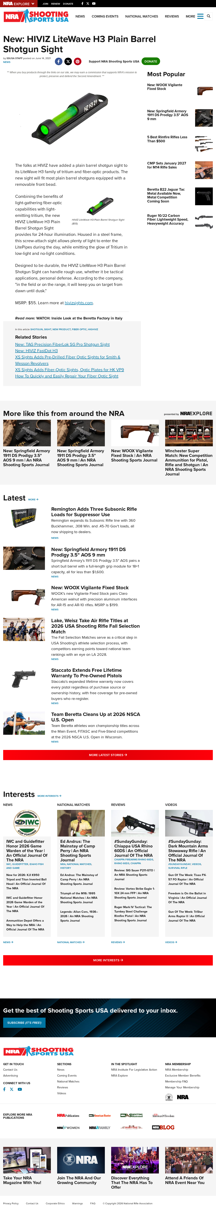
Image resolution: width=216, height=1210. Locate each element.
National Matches (141, 16)
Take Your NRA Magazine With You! (22, 1180)
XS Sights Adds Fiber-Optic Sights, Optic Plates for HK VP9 (69, 370)
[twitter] (68, 59)
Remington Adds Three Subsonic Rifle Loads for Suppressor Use (94, 511)
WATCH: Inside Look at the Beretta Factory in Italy (79, 318)
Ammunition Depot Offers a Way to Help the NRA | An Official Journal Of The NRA (25, 925)
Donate (68, 3)
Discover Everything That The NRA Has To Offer (132, 1182)
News (80, 16)
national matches (79, 864)
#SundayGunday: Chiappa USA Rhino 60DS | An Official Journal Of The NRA (133, 848)
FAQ (92, 1203)
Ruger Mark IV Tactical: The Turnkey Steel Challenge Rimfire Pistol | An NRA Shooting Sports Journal (133, 913)
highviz (93, 329)
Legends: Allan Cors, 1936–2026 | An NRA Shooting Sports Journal (79, 916)
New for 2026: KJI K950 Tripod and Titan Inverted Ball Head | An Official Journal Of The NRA (26, 881)
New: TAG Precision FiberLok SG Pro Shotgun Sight (62, 344)
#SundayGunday (179, 864)
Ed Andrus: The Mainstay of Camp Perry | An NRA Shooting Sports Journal (77, 850)
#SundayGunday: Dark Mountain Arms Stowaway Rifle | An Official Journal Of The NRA (188, 850)
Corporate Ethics (55, 1203)
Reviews (172, 16)
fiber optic (79, 329)
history (65, 868)
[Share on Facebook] (58, 59)
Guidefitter (20, 864)
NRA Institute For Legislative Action (134, 1069)
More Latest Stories (125, 754)
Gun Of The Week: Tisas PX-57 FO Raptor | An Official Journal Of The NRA (187, 879)
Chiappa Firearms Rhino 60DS (133, 859)
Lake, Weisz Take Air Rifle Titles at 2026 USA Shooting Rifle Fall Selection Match (95, 626)
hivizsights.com (79, 303)
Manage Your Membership (182, 1087)
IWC (8, 864)
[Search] (209, 16)
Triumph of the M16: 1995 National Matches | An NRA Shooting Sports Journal (78, 897)
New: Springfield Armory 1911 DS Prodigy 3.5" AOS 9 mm (88, 552)
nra (63, 864)
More (31, 499)
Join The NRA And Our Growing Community (79, 1180)
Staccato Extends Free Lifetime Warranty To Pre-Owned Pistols (86, 672)
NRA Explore (119, 1075)
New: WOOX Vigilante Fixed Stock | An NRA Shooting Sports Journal (134, 455)
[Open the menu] (200, 16)
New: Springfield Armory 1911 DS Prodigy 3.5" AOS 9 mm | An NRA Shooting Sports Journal (26, 458)
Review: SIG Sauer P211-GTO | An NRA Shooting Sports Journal (134, 874)
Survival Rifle (177, 868)
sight (47, 329)
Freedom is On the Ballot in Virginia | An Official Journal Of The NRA (187, 897)
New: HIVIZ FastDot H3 (36, 351)
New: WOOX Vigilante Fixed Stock (90, 587)
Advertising (10, 1075)
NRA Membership (176, 1069)
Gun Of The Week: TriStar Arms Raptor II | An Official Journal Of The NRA (186, 916)
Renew (55, 3)
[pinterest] (77, 59)
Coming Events (105, 16)
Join (45, 3)
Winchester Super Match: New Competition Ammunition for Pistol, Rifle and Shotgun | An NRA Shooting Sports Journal (189, 462)
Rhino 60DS (121, 863)
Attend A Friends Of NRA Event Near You (185, 1180)
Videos (171, 804)
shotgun (36, 329)
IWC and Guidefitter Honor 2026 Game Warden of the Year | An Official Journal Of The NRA (26, 850)
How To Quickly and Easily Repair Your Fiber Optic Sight (66, 376)
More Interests (48, 796)
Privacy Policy (11, 1203)
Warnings (77, 1203)
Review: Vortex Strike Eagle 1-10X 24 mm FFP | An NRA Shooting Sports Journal (134, 893)
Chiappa (136, 863)
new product (62, 329)
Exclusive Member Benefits (183, 1075)
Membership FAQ (176, 1081)
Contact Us (10, 1069)
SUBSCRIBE (24, 1022)
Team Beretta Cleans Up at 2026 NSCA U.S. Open (95, 716)
